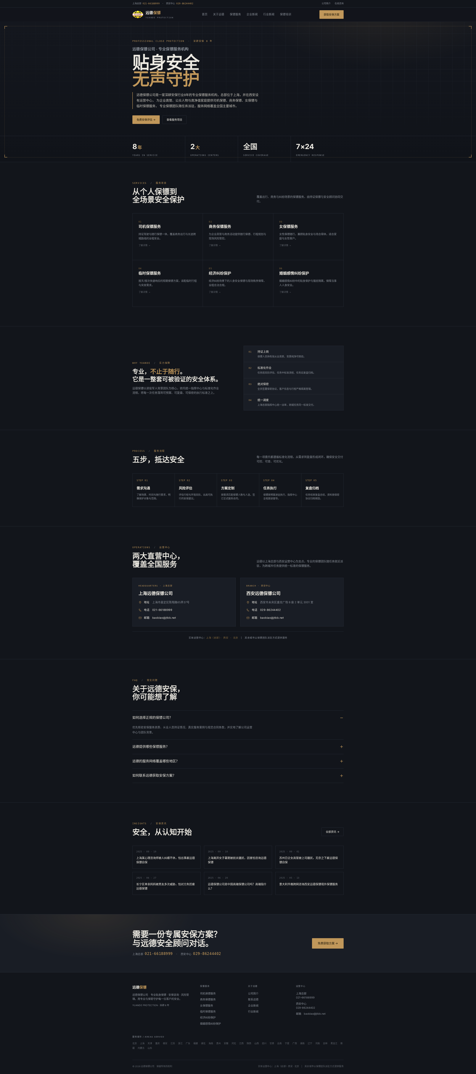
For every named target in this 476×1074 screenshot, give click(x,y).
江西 (241, 1043)
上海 (142, 1043)
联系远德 (253, 999)
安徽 (226, 1043)
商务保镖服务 (208, 999)
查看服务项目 (174, 119)
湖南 (302, 1043)
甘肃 (272, 1043)
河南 (317, 1043)
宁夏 (287, 1043)
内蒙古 (141, 1048)
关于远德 (218, 14)
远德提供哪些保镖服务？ (150, 747)
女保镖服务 (206, 1005)
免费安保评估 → (146, 119)
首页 (205, 14)
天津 (150, 1043)
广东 (188, 1043)
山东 (150, 1048)
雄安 (165, 1043)
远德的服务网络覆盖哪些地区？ (155, 761)
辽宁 (310, 1043)
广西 (294, 1043)
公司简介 (326, 3)
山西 (256, 1043)
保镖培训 (285, 14)
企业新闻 (252, 14)
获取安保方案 (331, 14)
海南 (211, 1043)
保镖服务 (235, 14)
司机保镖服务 (208, 993)
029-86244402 (270, 610)
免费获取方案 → (328, 943)
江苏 (173, 1043)
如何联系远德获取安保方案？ (154, 775)
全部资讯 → (332, 831)
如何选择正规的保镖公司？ (152, 718)
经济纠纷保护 (208, 1017)
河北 (233, 1043)
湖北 (203, 1043)
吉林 (325, 1043)
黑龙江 (334, 1043)
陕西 (249, 1043)
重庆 (157, 1043)
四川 (264, 1043)
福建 (195, 1043)
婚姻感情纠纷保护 (210, 1023)
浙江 (180, 1043)
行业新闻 (268, 14)
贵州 (218, 1043)
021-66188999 (162, 610)
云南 (279, 1043)
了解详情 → (144, 245)
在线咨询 (339, 3)
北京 (134, 1043)
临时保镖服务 (208, 1011)
